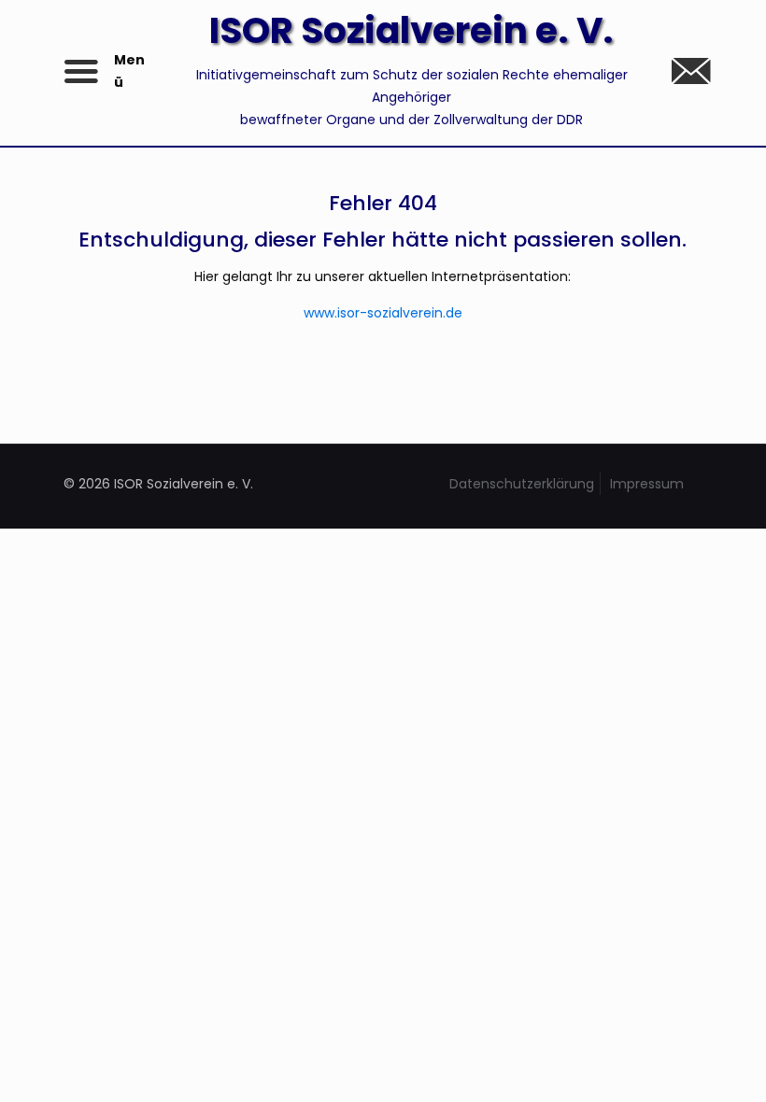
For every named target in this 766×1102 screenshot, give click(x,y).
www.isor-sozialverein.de (383, 313)
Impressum (647, 483)
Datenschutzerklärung (521, 483)
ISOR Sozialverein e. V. (411, 30)
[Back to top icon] (676, 1063)
